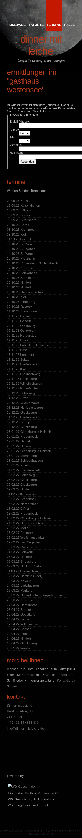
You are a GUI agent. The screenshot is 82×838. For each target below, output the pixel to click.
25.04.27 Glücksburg (22, 643)
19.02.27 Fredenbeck (22, 513)
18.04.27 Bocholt (19, 629)
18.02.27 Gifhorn (19, 508)
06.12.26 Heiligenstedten (25, 407)
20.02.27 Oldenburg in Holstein (29, 518)
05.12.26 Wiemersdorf (23, 403)
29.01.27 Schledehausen (25, 460)
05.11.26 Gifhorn (19, 321)
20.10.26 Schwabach (22, 273)
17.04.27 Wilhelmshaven (24, 624)
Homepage (16, 25)
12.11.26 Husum (19, 340)
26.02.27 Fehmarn (20, 532)
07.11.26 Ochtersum (21, 330)
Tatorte (36, 25)
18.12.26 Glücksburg (22, 427)
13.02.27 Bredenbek (21, 499)
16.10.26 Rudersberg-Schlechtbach (32, 263)
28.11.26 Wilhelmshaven (24, 383)
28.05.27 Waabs (18, 648)
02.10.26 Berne (18, 225)
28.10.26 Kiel (16, 297)
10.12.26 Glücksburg (22, 412)
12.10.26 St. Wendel (21, 244)
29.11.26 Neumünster (22, 388)
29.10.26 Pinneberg (21, 302)
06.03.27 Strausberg (21, 561)
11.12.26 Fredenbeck (22, 417)
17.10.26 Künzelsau (21, 268)
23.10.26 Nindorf (19, 282)
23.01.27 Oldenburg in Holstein (29, 451)
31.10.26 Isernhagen (22, 311)
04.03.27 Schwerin (20, 552)
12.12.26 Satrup (18, 422)
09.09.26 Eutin (17, 201)
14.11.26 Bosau (18, 350)
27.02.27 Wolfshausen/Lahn (27, 537)
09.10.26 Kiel (16, 234)
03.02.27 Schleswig (21, 475)
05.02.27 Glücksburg (22, 480)
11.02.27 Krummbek (21, 494)
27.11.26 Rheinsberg (22, 379)
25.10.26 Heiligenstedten (25, 292)
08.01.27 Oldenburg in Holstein (29, 431)
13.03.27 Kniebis (19, 581)
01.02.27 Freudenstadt (23, 470)
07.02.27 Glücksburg (22, 484)
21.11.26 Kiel (16, 369)
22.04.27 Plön (17, 633)
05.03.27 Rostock (19, 557)
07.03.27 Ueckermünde (24, 566)
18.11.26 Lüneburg (20, 354)
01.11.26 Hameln (19, 316)
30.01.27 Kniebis (19, 465)
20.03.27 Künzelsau (21, 600)
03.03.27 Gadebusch (22, 547)
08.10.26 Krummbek (21, 229)
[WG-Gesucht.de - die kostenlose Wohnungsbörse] (21, 786)
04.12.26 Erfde (17, 398)
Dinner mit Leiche (41, 45)
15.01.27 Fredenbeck (22, 436)
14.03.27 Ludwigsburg (23, 585)
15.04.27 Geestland (21, 614)
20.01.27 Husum (19, 446)
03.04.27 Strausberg (21, 609)
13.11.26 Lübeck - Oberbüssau (29, 345)
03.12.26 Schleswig (21, 393)
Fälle (69, 25)
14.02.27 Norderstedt (22, 504)
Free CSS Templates (41, 834)
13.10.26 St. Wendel (21, 249)
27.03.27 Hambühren (22, 605)
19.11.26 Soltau (18, 359)
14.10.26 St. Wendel (21, 253)
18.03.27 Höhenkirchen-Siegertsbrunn (34, 595)
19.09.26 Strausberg (21, 220)
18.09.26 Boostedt (20, 215)
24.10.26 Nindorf (19, 287)
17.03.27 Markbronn (21, 590)
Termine (54, 25)
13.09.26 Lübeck (19, 210)
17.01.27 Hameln (19, 441)
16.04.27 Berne (18, 619)
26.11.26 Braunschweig (24, 374)
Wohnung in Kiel (48, 793)
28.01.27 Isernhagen (22, 455)
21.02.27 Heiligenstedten (25, 523)
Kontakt (16, 696)
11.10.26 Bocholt (19, 239)
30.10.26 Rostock (19, 306)
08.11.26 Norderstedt (22, 335)
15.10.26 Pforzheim (21, 258)
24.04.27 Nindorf (19, 638)
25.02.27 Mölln (17, 528)
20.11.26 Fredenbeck (22, 364)
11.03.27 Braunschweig (24, 571)
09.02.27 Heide (18, 489)
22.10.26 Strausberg (21, 277)
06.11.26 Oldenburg (21, 326)
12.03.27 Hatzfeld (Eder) (24, 576)
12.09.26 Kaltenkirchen (23, 205)
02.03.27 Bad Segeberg (24, 542)
